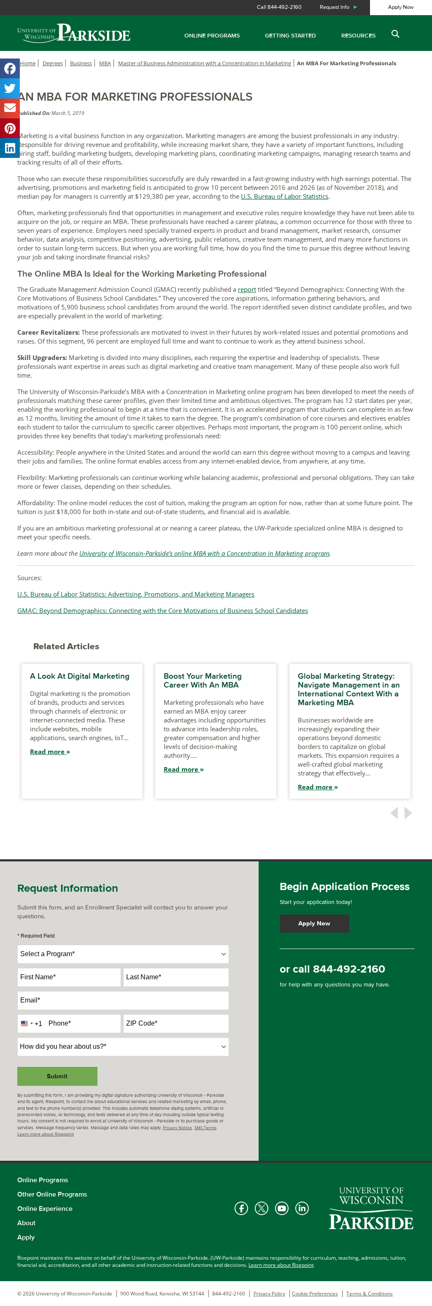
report (247, 289)
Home (27, 63)
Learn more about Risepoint (45, 1134)
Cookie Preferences (315, 1293)
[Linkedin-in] (302, 1208)
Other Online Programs (52, 1194)
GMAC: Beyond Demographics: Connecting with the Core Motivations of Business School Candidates (162, 610)
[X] (261, 1208)
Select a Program (47, 953)
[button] (395, 34)
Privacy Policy (269, 1293)
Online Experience (45, 1209)
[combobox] (123, 954)
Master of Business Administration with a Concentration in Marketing (204, 63)
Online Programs (212, 35)
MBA (105, 63)
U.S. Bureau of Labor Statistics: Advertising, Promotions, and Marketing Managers (135, 594)
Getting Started (290, 35)
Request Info (339, 7)
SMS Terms (205, 1127)
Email (30, 1000)
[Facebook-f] (241, 1208)
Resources (358, 35)
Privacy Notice (177, 1127)
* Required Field (36, 936)
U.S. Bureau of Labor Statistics (284, 196)
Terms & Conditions (369, 1293)
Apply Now (401, 7)
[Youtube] (282, 1208)
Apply (26, 1237)
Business (81, 63)
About (26, 1223)
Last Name (143, 977)
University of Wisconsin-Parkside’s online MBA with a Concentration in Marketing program (204, 553)
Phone (60, 1023)
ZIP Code (141, 1023)
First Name (38, 977)
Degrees (53, 63)
